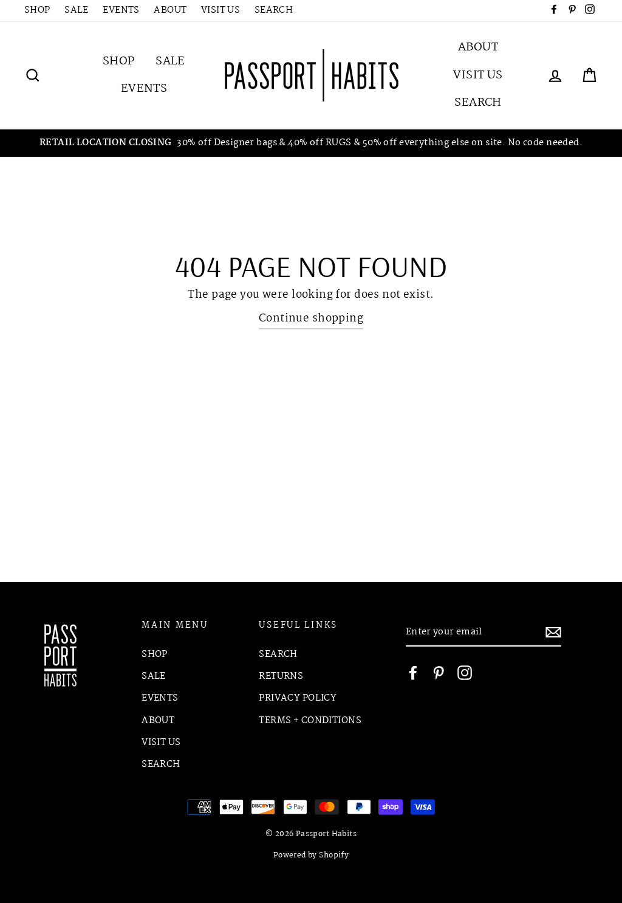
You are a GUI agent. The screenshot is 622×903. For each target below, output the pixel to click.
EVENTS (121, 10)
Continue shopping (311, 319)
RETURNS (281, 676)
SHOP (37, 10)
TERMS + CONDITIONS (310, 720)
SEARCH (274, 10)
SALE (76, 10)
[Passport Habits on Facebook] (413, 672)
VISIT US (220, 10)
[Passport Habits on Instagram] (464, 672)
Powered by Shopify (311, 856)
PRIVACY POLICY (298, 698)
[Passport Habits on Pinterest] (438, 672)
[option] (311, 143)
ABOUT (170, 10)
